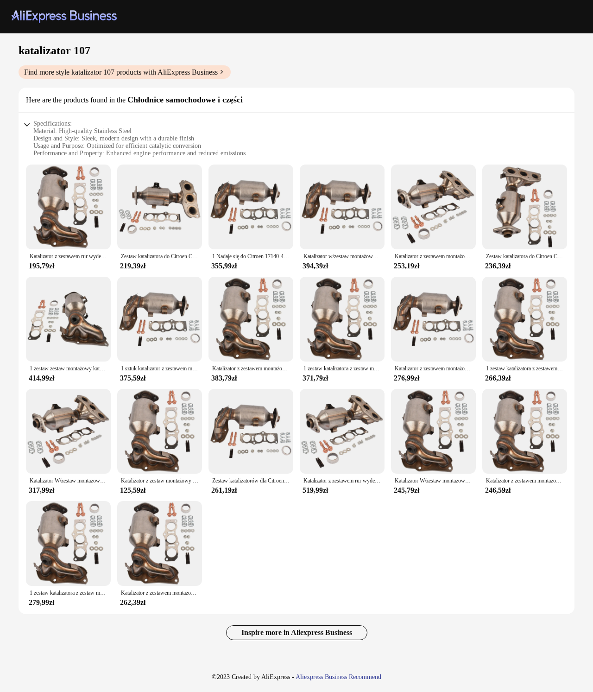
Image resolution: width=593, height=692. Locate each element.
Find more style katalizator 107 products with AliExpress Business (121, 72)
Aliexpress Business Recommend (338, 676)
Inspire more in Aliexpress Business (296, 632)
